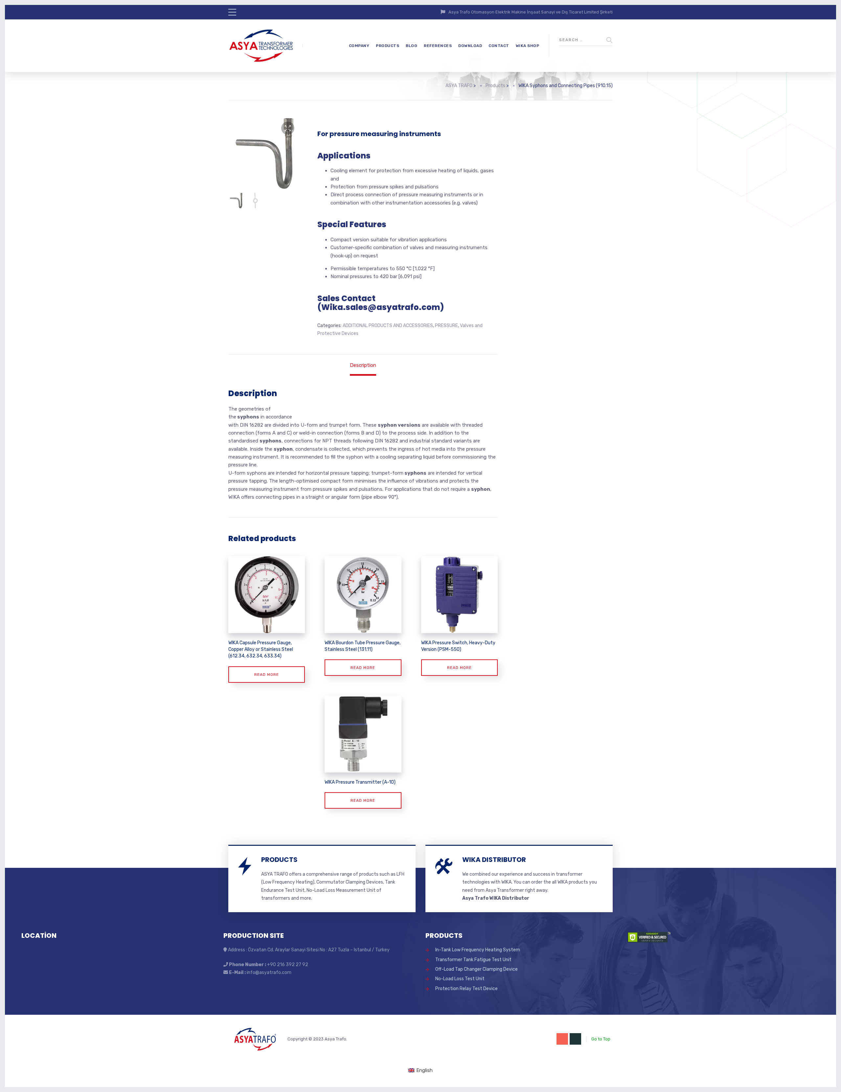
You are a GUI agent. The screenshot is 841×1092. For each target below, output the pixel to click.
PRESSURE (446, 325)
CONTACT (499, 45)
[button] (287, 128)
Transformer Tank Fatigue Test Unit (473, 959)
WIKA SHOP (527, 45)
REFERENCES (438, 45)
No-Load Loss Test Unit (460, 979)
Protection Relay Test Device (466, 988)
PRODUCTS (387, 45)
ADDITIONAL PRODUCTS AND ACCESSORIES (388, 325)
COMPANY (359, 45)
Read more (266, 674)
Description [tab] (363, 365)
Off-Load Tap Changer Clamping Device (476, 969)
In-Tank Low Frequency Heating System (477, 950)
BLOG (411, 45)
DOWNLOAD (470, 45)
